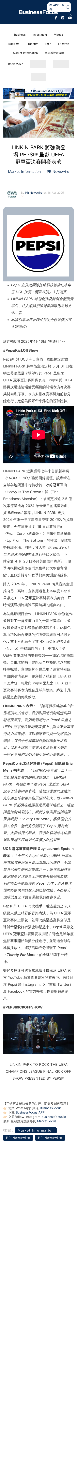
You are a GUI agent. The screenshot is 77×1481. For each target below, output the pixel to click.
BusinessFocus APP (30, 1112)
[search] (70, 14)
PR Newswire (57, 171)
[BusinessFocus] (38, 12)
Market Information (25, 53)
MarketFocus (46, 1121)
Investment (40, 34)
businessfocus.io (53, 1117)
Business (19, 34)
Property (32, 43)
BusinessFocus (50, 1108)
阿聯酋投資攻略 (54, 53)
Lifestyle (63, 43)
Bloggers (13, 43)
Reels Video (15, 64)
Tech (48, 43)
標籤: (8, 1130)
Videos (58, 34)
